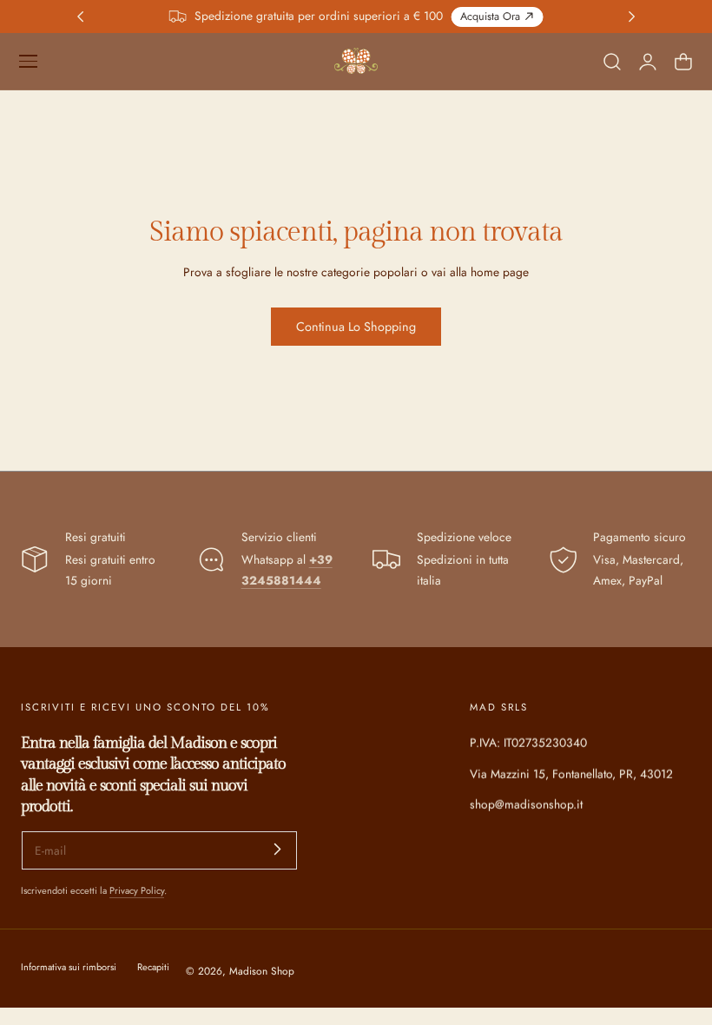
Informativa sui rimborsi (68, 967)
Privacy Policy (136, 890)
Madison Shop (261, 970)
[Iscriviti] (278, 849)
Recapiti (153, 967)
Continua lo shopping (356, 326)
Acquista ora (490, 16)
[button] (27, 60)
